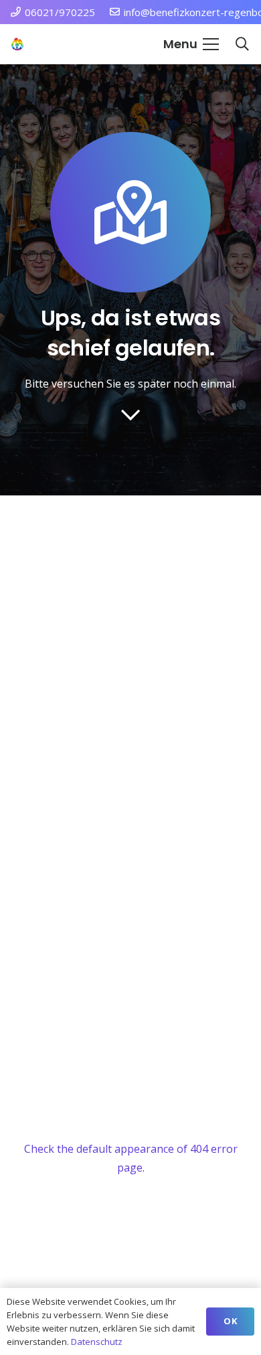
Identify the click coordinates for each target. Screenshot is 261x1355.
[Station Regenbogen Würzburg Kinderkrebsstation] (17, 44)
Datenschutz (96, 1342)
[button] (191, 44)
